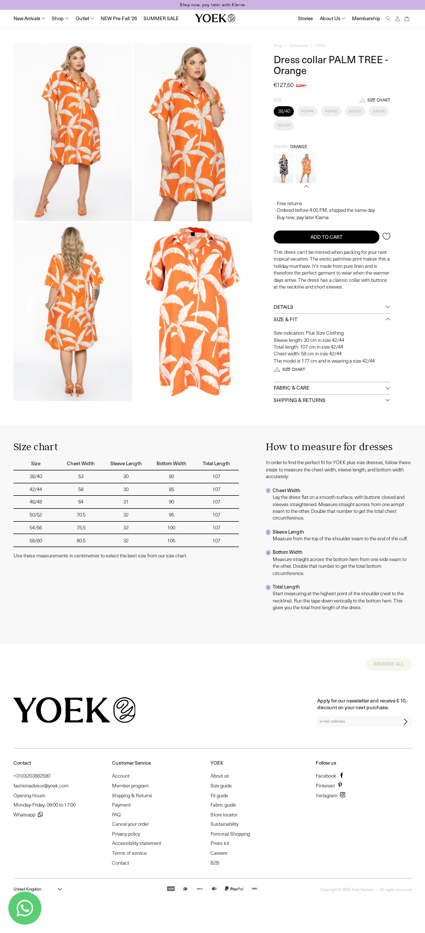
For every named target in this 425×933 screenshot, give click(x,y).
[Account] (397, 18)
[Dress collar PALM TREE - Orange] (306, 168)
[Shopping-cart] (406, 18)
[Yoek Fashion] (215, 18)
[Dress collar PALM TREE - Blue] (283, 168)
